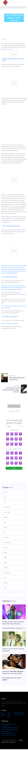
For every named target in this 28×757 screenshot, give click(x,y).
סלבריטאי (23, 713)
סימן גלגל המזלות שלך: (14, 430)
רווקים (22, 714)
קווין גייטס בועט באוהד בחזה (11, 226)
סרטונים (9, 713)
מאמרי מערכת (17, 714)
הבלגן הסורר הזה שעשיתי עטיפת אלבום (9, 727)
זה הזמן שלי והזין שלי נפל (10, 277)
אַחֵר (2, 716)
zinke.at (21, 740)
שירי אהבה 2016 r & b (6, 731)
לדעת (14, 468)
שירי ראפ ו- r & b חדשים (10, 317)
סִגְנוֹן (2, 713)
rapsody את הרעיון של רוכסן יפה (8, 724)
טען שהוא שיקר (7, 220)
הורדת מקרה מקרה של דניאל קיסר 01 (9, 729)
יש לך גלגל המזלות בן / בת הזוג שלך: (14, 449)
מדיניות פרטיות (17, 713)
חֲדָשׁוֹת (4, 39)
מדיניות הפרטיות (4, 742)
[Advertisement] (14, 122)
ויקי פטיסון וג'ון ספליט (5, 726)
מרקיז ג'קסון (3, 49)
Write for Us (13, 742)
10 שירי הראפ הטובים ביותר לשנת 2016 (13, 60)
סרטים (8, 716)
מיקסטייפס (3, 714)
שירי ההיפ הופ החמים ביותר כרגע (8, 733)
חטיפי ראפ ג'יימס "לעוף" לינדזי (8, 735)
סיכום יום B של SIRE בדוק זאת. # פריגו (9, 323)
